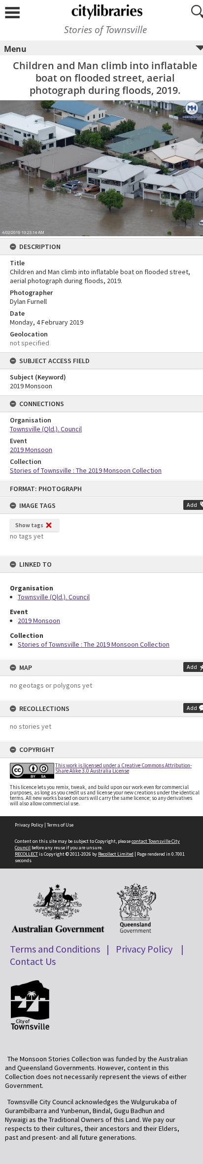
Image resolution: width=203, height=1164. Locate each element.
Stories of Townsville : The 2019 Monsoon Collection (93, 644)
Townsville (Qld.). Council (54, 596)
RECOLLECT (26, 854)
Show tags (29, 525)
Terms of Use (60, 825)
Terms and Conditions (55, 949)
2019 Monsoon (39, 620)
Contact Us (33, 961)
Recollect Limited (116, 854)
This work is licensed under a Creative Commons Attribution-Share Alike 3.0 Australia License (123, 768)
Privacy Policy (29, 825)
